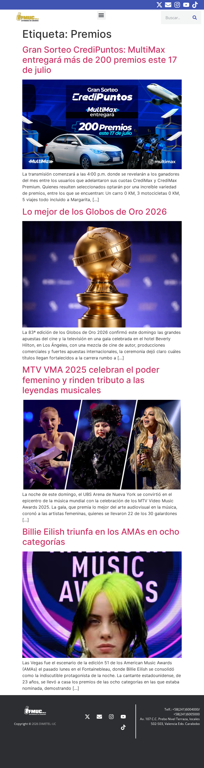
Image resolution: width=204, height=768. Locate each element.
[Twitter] (159, 4)
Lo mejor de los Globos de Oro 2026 (94, 211)
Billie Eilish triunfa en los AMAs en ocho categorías (100, 536)
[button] (101, 15)
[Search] (194, 17)
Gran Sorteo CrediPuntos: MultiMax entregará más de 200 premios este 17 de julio (99, 59)
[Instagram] (177, 4)
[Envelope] (168, 4)
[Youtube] (186, 4)
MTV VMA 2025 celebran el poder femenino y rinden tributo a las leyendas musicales (90, 379)
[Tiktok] (194, 4)
